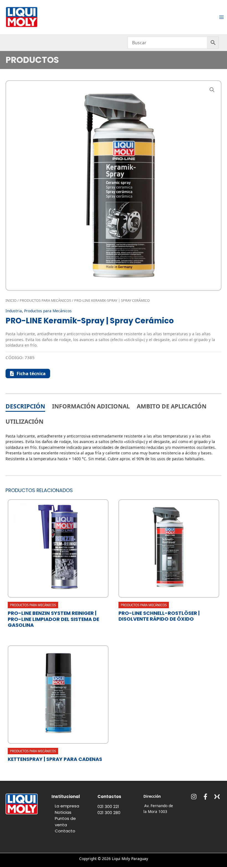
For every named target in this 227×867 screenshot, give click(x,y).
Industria (14, 310)
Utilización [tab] (24, 421)
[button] (212, 90)
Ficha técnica (31, 373)
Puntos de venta (65, 821)
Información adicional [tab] (91, 406)
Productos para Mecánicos (45, 300)
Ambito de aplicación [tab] (172, 406)
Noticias (63, 812)
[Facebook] (205, 797)
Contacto (65, 831)
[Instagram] (194, 797)
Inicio (11, 300)
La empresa (67, 806)
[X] (217, 797)
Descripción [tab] (25, 406)
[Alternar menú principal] (221, 17)
